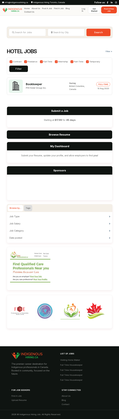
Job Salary (14, 223)
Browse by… (15, 208)
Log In (83, 10)
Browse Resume (59, 134)
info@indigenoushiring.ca (16, 2)
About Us (36, 8)
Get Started (94, 10)
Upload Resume (19, 400)
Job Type (14, 216)
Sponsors (59, 170)
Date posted (15, 237)
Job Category (16, 230)
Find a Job (59, 8)
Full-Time (47, 61)
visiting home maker (70, 360)
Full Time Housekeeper (71, 365)
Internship (63, 61)
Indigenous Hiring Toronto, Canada (49, 2)
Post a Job (47, 8)
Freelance (32, 61)
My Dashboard (59, 146)
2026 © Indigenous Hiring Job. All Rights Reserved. (36, 414)
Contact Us (29, 12)
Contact (65, 404)
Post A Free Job (109, 10)
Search (98, 32)
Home (27, 8)
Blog (68, 8)
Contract (17, 61)
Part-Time (78, 61)
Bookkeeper (34, 84)
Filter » (109, 51)
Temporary (94, 61)
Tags (28, 208)
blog (64, 400)
